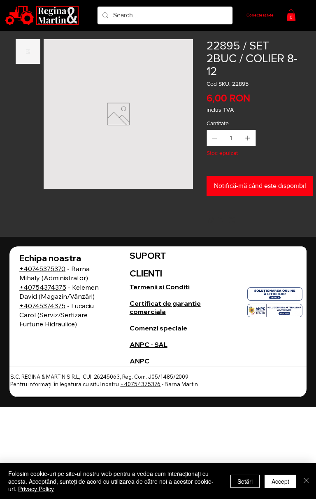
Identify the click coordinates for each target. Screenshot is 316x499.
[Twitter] (232, 220)
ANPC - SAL (148, 344)
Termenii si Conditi (160, 287)
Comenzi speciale (158, 328)
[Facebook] (220, 220)
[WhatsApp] (211, 220)
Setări (245, 481)
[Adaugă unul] (247, 138)
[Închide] (306, 481)
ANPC (139, 361)
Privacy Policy (36, 489)
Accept (280, 481)
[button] (291, 15)
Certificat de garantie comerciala (165, 307)
